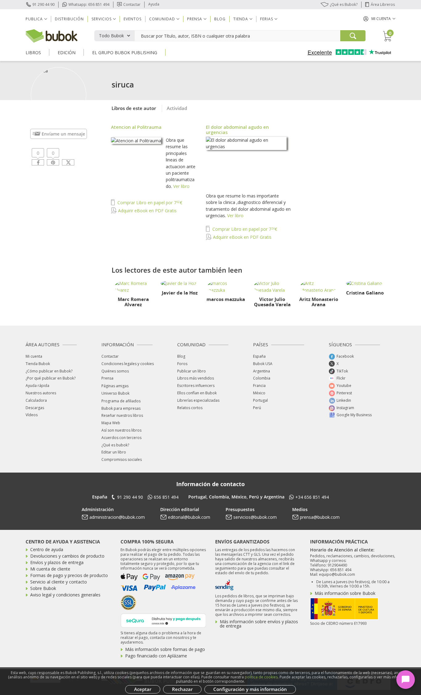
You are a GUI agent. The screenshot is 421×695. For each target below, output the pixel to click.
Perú (257, 407)
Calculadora (36, 400)
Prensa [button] (194, 19)
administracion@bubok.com (117, 517)
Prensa (107, 378)
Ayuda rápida (37, 385)
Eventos (132, 19)
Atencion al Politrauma (136, 127)
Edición (67, 52)
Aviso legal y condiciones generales (65, 595)
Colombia (261, 378)
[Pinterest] (53, 162)
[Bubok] (51, 35)
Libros (33, 52)
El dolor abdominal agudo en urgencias (237, 129)
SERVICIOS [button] (102, 19)
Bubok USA (262, 363)
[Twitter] (68, 162)
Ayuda (153, 4)
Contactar (132, 4)
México (259, 393)
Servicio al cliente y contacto (58, 582)
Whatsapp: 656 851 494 (88, 4)
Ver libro (181, 186)
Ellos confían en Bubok (197, 393)
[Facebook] (38, 162)
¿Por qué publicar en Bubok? (51, 378)
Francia (259, 385)
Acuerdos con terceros (121, 437)
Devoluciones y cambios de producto (67, 556)
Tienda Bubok (38, 363)
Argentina (261, 371)
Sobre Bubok (43, 588)
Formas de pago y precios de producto (69, 575)
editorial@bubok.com (189, 517)
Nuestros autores (41, 393)
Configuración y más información (250, 689)
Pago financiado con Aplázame (156, 656)
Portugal (260, 400)
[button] (379, 18)
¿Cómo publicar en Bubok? (49, 371)
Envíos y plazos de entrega (57, 562)
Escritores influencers (196, 385)
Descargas (35, 407)
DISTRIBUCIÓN (69, 19)
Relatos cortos (189, 407)
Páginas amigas (115, 385)
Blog (220, 19)
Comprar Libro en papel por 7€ (149, 202)
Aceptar (142, 689)
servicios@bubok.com (255, 517)
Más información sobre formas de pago (165, 649)
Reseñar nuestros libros (122, 415)
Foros (182, 363)
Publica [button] (34, 19)
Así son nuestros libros (121, 430)
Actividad (177, 108)
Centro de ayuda (46, 549)
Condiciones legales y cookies (127, 363)
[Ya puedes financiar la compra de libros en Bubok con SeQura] (163, 620)
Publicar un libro (191, 371)
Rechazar (182, 689)
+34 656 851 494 (312, 497)
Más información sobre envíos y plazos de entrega (259, 624)
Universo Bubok (115, 393)
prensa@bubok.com (320, 517)
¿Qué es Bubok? (344, 4)
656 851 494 (166, 497)
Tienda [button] (240, 19)
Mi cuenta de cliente (50, 569)
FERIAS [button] (266, 19)
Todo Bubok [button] (111, 36)
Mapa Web (110, 422)
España (259, 356)
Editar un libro (113, 452)
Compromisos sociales (121, 459)
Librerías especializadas (198, 400)
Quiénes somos (115, 371)
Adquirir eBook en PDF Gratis (147, 210)
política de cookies (261, 677)
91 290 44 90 (43, 4)
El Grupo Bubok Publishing (124, 52)
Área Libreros (383, 4)
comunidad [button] (162, 19)
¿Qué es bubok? (115, 445)
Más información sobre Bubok (345, 593)
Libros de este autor (134, 108)
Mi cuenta (34, 356)
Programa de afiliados (121, 401)
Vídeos (32, 414)
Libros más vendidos (195, 378)
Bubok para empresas (121, 408)
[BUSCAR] (353, 35)
